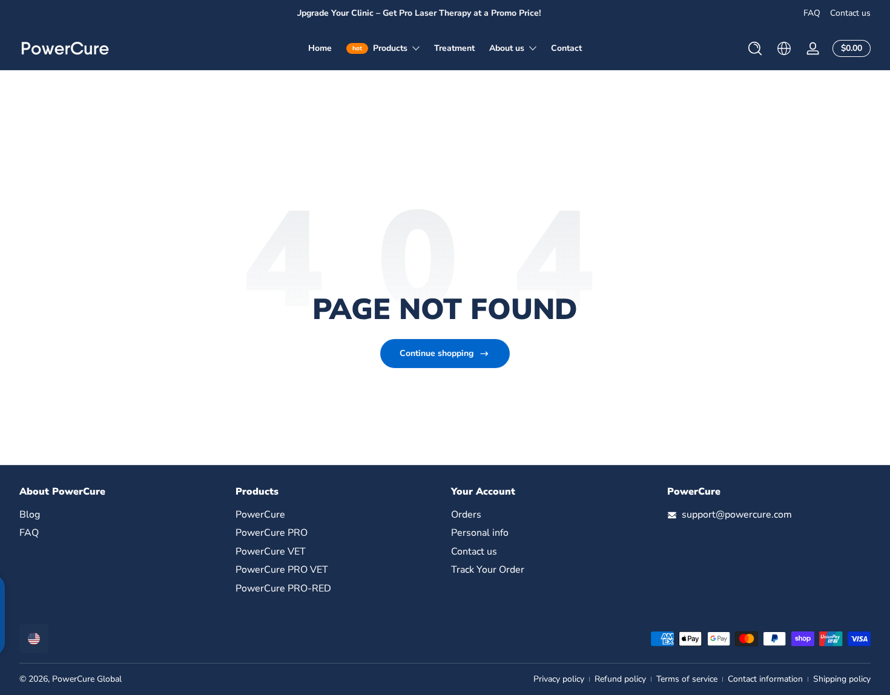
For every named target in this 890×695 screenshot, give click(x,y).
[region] (445, 13)
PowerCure (260, 514)
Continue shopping (436, 353)
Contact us (850, 13)
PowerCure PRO (272, 533)
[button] (755, 48)
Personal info (480, 533)
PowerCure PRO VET (282, 570)
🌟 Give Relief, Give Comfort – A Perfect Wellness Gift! (449, 13)
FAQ (811, 13)
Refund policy (620, 679)
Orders (466, 514)
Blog (29, 514)
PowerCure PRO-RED (283, 588)
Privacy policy (558, 679)
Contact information (765, 679)
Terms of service (686, 679)
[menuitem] (121, 514)
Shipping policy (842, 679)
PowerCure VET (271, 551)
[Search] (755, 48)
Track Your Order (487, 570)
